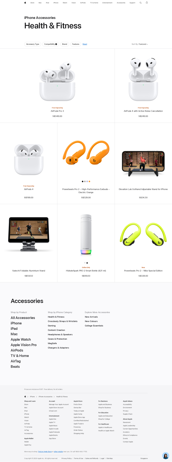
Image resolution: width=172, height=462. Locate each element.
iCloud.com (53, 411)
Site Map (110, 458)
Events (125, 438)
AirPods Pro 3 (57, 111)
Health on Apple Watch (106, 431)
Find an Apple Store (45, 452)
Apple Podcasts (54, 432)
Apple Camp (78, 414)
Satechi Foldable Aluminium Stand (28, 270)
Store (26, 404)
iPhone (32, 397)
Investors (126, 432)
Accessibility (127, 404)
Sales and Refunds (91, 458)
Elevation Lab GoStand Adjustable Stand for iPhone (143, 189)
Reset (85, 44)
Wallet (26, 442)
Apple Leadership (129, 426)
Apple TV (52, 422)
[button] (141, 3)
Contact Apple (128, 442)
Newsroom (126, 422)
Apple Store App (79, 417)
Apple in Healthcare (105, 427)
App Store (52, 438)
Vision (26, 421)
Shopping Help (79, 433)
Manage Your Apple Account (59, 404)
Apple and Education (105, 416)
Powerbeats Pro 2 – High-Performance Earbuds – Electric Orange (86, 191)
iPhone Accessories (45, 397)
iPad (25, 411)
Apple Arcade (53, 429)
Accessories (28, 433)
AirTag (26, 430)
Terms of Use (78, 458)
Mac (25, 408)
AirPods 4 (28, 189)
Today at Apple (79, 411)
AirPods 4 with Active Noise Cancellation (143, 111)
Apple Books (53, 435)
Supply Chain (127, 414)
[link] (165, 455)
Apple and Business (105, 404)
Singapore (144, 458)
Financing (77, 427)
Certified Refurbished (81, 421)
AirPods (27, 424)
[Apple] (25, 396)
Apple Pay (27, 445)
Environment (127, 408)
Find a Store (78, 404)
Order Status (78, 430)
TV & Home (28, 427)
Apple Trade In (79, 424)
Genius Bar (77, 408)
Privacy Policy (67, 458)
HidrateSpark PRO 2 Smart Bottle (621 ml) (86, 270)
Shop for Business (104, 408)
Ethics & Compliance (130, 435)
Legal (102, 458)
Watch (26, 417)
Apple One (52, 419)
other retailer (58, 452)
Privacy (125, 411)
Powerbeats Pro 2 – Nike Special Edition (143, 270)
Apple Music (53, 426)
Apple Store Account (56, 408)
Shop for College (104, 419)
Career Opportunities (130, 429)
